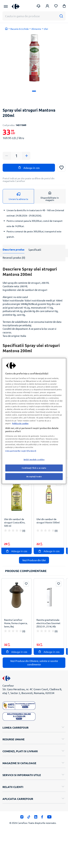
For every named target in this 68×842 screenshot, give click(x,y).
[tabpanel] (34, 58)
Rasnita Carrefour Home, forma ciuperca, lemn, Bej (15, 623)
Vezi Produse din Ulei (34, 560)
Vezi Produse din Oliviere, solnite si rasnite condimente (34, 662)
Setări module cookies (34, 459)
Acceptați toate (34, 476)
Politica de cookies (20, 423)
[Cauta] (61, 16)
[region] (34, 421)
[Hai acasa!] (6, 28)
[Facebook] (42, 817)
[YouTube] (49, 817)
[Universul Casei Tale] (15, 6)
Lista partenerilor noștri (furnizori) (20, 450)
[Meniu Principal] (5, 6)
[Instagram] (21, 817)
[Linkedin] (35, 817)
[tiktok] (28, 817)
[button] (64, 6)
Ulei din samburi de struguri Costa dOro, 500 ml (14, 522)
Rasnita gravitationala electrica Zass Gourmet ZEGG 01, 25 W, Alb (48, 623)
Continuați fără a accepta (34, 467)
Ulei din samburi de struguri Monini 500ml (48, 521)
